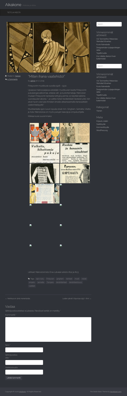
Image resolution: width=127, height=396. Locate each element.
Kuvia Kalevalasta (103, 44)
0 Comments (12, 79)
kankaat (69, 279)
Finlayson (50, 279)
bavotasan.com (115, 392)
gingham (60, 279)
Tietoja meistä (13, 12)
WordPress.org (102, 130)
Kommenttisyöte (102, 127)
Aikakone (13, 4)
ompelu (32, 282)
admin (33, 81)
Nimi (7, 345)
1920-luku (40, 279)
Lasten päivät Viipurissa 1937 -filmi (77, 299)
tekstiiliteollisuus (75, 282)
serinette (41, 282)
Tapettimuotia (101, 53)
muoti (77, 279)
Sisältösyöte (100, 124)
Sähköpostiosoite (11, 356)
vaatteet (32, 286)
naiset (84, 279)
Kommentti (10, 315)
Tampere (50, 282)
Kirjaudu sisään (102, 121)
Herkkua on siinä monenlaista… (18, 299)
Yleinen (18, 76)
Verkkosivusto (11, 367)
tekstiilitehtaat (61, 282)
